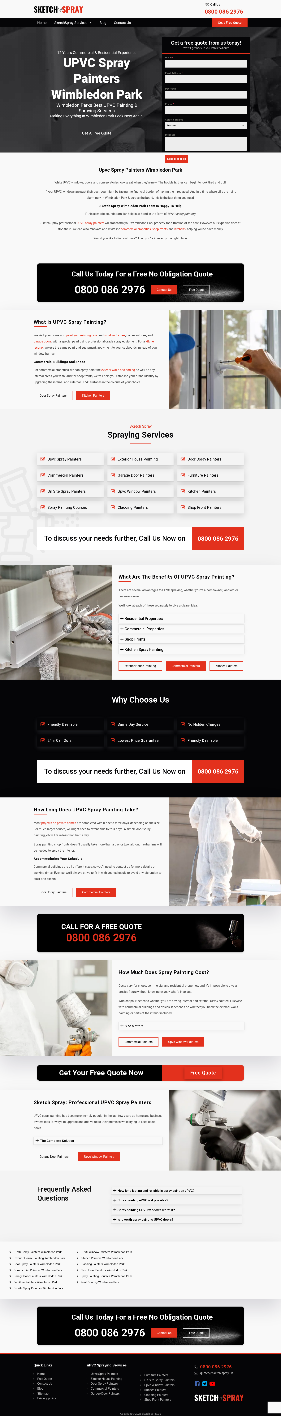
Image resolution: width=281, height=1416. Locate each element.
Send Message (176, 158)
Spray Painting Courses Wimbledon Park (106, 1276)
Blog (103, 23)
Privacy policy (46, 1398)
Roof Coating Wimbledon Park (100, 1282)
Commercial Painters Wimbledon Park (38, 1270)
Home (42, 23)
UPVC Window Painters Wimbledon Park (106, 1252)
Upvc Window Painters (137, 491)
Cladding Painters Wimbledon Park (103, 1264)
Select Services (174, 119)
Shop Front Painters (204, 507)
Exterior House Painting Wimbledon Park (39, 1258)
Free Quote (196, 290)
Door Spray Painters (53, 395)
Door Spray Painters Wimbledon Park (37, 1264)
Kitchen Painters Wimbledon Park (102, 1258)
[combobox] (206, 125)
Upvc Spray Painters (64, 459)
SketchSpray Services (70, 23)
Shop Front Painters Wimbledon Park (104, 1270)
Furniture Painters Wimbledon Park (36, 1282)
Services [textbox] (171, 125)
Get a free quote (96, 133)
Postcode (171, 88)
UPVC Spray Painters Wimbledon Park (38, 1252)
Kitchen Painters (93, 395)
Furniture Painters (203, 475)
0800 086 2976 (224, 11)
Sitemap (43, 1393)
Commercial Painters (65, 475)
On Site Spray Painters (66, 491)
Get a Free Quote (229, 22)
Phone (169, 104)
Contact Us (122, 23)
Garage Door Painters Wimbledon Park (38, 1276)
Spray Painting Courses (67, 507)
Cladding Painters (133, 507)
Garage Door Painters (136, 475)
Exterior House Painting (138, 459)
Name (169, 57)
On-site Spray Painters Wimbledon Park (38, 1288)
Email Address (174, 73)
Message (170, 135)
